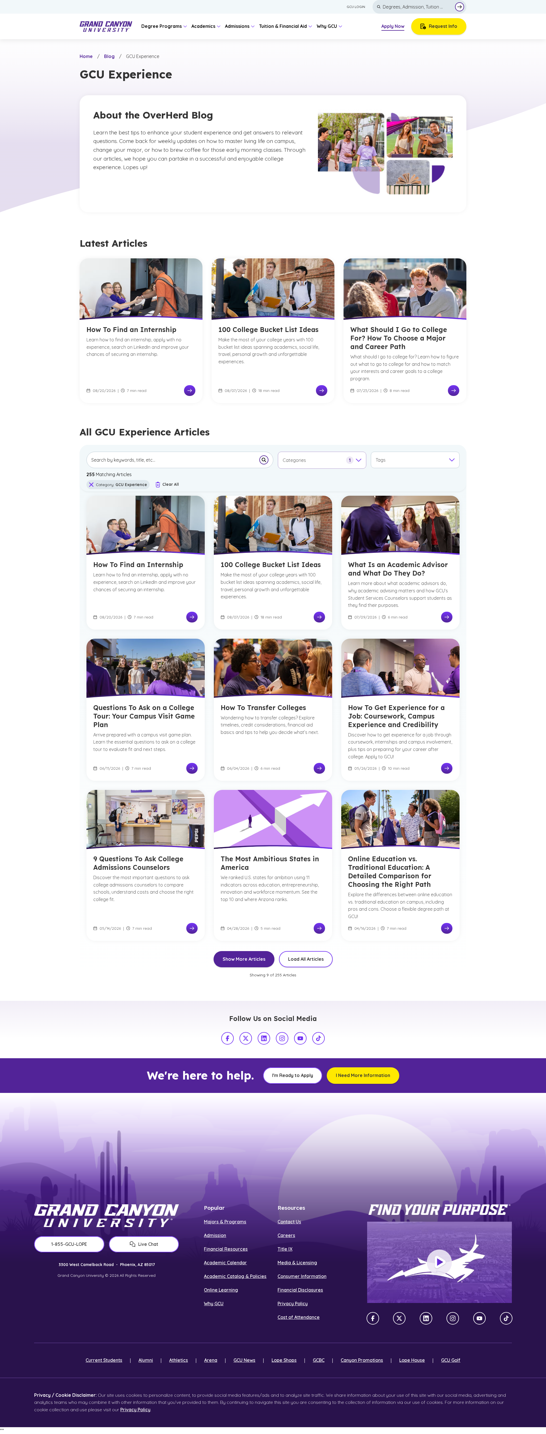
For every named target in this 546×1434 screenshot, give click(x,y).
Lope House (412, 1360)
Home (86, 56)
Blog (109, 56)
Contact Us (289, 1222)
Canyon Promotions (362, 1360)
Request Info (443, 26)
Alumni (145, 1360)
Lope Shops (284, 1360)
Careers (286, 1235)
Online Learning (221, 1290)
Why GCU (214, 1303)
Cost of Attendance (299, 1317)
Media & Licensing (297, 1262)
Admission (215, 1235)
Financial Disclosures (300, 1290)
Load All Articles (306, 959)
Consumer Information (302, 1276)
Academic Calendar (225, 1262)
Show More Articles (244, 959)
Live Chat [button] (148, 1244)
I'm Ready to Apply (292, 1075)
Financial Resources (226, 1249)
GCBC (318, 1360)
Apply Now (392, 26)
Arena (210, 1360)
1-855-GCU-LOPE (69, 1244)
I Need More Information (363, 1075)
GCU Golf (450, 1360)
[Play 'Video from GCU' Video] (439, 1262)
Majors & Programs (225, 1222)
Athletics (178, 1360)
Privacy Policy (293, 1303)
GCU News (244, 1360)
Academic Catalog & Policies (235, 1276)
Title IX (285, 1249)
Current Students (104, 1360)
